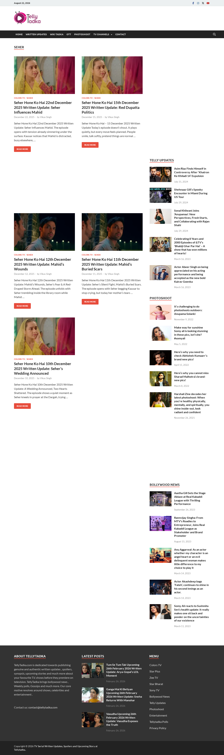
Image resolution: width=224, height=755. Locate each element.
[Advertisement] (78, 185)
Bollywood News (159, 696)
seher (30, 98)
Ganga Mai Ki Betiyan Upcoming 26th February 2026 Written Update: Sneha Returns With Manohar (124, 694)
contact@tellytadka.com (42, 707)
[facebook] (193, 3)
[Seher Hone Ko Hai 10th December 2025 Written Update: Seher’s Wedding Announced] (44, 336)
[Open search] (214, 34)
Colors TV (19, 98)
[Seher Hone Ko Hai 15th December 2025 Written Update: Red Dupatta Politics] (112, 75)
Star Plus (154, 671)
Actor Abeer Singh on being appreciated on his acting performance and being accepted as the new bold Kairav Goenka (191, 274)
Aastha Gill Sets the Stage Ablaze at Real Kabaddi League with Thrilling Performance (190, 498)
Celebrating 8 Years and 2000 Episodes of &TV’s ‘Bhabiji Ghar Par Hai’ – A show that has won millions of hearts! (190, 246)
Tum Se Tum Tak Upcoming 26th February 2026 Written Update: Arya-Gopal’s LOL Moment (124, 670)
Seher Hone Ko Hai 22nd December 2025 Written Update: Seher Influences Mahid (43, 107)
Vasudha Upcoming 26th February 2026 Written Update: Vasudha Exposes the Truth (122, 719)
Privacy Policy (157, 728)
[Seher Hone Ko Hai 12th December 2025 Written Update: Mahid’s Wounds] (44, 232)
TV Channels (101, 34)
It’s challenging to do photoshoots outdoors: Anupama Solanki (188, 310)
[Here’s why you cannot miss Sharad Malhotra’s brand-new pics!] (161, 373)
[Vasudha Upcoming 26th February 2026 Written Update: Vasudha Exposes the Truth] (93, 714)
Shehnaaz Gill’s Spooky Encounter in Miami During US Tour (190, 193)
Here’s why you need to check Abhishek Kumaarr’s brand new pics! (190, 355)
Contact (120, 34)
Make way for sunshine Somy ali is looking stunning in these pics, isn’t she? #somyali (191, 333)
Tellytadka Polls (158, 721)
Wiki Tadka (56, 34)
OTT (68, 34)
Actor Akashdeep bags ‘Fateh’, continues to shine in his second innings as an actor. (191, 587)
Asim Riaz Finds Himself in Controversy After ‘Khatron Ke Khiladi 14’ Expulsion (191, 172)
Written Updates (36, 34)
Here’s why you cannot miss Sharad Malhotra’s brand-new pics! (191, 376)
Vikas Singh (46, 117)
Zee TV (153, 677)
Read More (21, 148)
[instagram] (198, 3)
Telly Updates (157, 702)
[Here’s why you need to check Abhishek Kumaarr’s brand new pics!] (161, 352)
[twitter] (203, 3)
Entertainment (158, 715)
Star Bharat (156, 684)
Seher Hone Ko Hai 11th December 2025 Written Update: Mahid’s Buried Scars (110, 264)
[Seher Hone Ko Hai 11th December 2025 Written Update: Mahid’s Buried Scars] (112, 232)
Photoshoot (82, 34)
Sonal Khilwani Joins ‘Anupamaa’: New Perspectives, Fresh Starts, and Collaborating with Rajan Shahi (191, 218)
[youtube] (208, 3)
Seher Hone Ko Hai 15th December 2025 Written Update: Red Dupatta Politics (110, 107)
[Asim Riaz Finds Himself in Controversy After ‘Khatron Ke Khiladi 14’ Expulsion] (161, 168)
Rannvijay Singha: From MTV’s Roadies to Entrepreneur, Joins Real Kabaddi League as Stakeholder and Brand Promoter (189, 526)
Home (19, 34)
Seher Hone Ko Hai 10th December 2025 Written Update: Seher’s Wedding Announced (42, 368)
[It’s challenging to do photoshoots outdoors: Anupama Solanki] (161, 306)
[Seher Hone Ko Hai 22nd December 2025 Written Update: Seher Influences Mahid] (44, 75)
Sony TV (154, 690)
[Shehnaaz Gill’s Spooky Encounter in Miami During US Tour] (161, 189)
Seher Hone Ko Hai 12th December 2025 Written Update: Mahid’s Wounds (42, 264)
